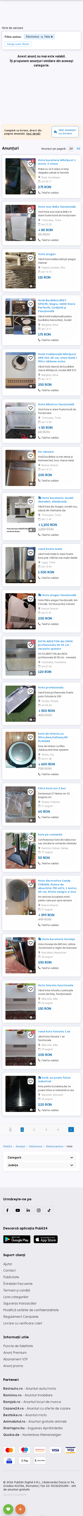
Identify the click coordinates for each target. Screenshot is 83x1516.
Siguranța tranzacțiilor (20, 1303)
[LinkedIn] (28, 1210)
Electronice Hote (38, 37)
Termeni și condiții (16, 1290)
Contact (9, 1270)
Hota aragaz (47, 254)
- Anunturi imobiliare (28, 1395)
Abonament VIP (15, 1359)
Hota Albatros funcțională (56, 404)
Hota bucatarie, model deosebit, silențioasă (55, 499)
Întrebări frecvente (18, 1284)
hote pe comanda (50, 834)
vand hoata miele (50, 548)
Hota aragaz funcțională (58, 595)
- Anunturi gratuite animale (35, 1421)
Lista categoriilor (16, 1297)
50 (78, 148)
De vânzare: (46, 451)
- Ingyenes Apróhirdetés (33, 1428)
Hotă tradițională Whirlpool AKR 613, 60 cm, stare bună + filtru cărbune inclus (57, 357)
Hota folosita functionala (55, 985)
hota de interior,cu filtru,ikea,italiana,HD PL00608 (53, 737)
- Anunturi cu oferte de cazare (37, 1408)
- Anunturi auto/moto (29, 1388)
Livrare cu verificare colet (22, 1323)
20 (71, 148)
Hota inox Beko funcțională (57, 206)
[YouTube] (18, 1210)
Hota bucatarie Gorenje (58, 939)
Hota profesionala (50, 687)
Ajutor (7, 1264)
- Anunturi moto (25, 1415)
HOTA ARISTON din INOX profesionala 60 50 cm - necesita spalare (55, 645)
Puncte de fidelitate (18, 1346)
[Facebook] (7, 1210)
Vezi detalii (33, 133)
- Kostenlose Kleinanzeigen (32, 1435)
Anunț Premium (15, 1353)
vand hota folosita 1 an (54, 1031)
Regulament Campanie (20, 1317)
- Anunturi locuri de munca (32, 1402)
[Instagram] (39, 1210)
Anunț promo (13, 1366)
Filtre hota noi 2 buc (52, 788)
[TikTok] (49, 1210)
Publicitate (11, 1277)
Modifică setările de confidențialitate (31, 1310)
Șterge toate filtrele (18, 44)
